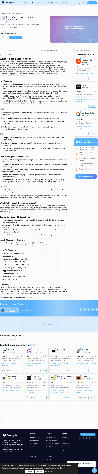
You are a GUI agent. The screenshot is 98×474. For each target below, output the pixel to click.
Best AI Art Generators (52, 440)
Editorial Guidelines (67, 453)
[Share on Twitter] (88, 309)
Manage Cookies (49, 471)
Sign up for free (87, 434)
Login (83, 2)
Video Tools (33, 446)
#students (86, 363)
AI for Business (36, 3)
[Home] (7, 2)
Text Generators (34, 443)
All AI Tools (33, 456)
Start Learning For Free (86, 176)
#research (90, 73)
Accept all (29, 471)
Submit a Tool (65, 443)
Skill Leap (48, 459)
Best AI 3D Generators (51, 453)
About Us (64, 437)
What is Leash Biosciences (16, 50)
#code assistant (88, 390)
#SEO (85, 73)
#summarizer (30, 392)
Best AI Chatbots (50, 446)
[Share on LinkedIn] (92, 309)
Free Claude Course (51, 437)
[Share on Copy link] (80, 309)
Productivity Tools (34, 437)
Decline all (39, 471)
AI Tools (27, 3)
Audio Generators (34, 453)
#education (79, 129)
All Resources (49, 456)
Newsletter (54, 3)
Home (3, 13)
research (11, 31)
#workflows (79, 101)
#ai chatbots (5, 363)
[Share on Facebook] (84, 309)
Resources (63, 3)
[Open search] (79, 3)
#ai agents (91, 99)
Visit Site (14, 37)
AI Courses (46, 2)
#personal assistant (57, 392)
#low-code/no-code (63, 363)
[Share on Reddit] (96, 309)
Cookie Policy (59, 468)
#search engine (80, 126)
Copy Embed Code (27, 310)
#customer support (81, 99)
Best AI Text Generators (52, 450)
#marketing (79, 73)
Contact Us (64, 440)
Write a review (50, 324)
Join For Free (92, 3)
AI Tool (8, 13)
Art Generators (34, 450)
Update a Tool (65, 446)
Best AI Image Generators (52, 443)
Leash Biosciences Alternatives (81, 50)
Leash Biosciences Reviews (49, 50)
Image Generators (35, 440)
